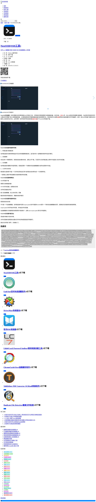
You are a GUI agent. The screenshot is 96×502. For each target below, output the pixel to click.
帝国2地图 (27, 244)
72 (31, 246)
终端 (11, 50)
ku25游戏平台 (89, 236)
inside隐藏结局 (69, 242)
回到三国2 (30, 242)
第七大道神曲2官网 (25, 232)
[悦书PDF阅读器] (9, 325)
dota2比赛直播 (41, 240)
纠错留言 (4, 80)
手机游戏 (6, 13)
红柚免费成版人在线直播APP (11, 436)
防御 (7, 468)
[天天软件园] (4, 1)
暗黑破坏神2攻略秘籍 (51, 240)
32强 (56, 242)
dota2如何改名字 (62, 244)
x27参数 (26, 240)
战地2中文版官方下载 (55, 230)
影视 (7, 482)
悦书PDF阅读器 (10, 329)
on (3, 50)
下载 (5, 276)
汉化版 (14, 50)
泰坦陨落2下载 (11, 240)
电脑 (7, 464)
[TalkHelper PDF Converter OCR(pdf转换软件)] (9, 382)
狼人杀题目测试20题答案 (51, 234)
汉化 (17, 50)
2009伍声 (33, 244)
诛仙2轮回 (15, 234)
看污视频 (8, 495)
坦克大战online (71, 230)
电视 (7, 466)
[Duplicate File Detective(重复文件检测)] (9, 401)
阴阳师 (7, 459)
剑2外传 (60, 232)
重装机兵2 (64, 230)
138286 (33, 234)
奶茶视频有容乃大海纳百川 (11, 444)
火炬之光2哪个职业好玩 (73, 244)
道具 (7, 462)
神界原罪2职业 (58, 236)
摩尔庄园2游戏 (5, 244)
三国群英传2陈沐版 (38, 230)
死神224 (12, 236)
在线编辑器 (22, 50)
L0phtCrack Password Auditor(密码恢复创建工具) (23, 348)
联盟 (7, 474)
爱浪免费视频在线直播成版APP (12, 435)
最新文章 (6, 16)
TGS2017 (42, 236)
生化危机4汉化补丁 (46, 232)
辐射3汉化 (33, 232)
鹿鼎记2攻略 (88, 238)
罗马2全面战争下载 (38, 238)
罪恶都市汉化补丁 (78, 234)
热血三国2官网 (62, 240)
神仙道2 (46, 238)
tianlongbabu (21, 244)
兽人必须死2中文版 (13, 238)
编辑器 (7, 50)
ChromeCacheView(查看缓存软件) (17, 367)
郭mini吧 (4, 240)
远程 (58, 117)
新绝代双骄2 (69, 234)
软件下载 (6, 9)
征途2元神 (54, 232)
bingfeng (20, 238)
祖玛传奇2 (21, 230)
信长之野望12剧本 (27, 236)
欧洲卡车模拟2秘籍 (7, 246)
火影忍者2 (4, 230)
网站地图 (3, 498)
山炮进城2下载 (77, 240)
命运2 (46, 242)
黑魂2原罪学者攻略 (7, 234)
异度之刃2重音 (27, 234)
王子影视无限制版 (8, 442)
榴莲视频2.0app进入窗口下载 (11, 445)
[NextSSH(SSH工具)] (9, 269)
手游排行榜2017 (61, 238)
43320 (3, 242)
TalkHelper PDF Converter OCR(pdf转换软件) (22, 386)
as (6, 491)
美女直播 (8, 452)
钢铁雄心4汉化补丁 (67, 236)
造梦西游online (15, 242)
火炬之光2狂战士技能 (39, 242)
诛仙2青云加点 (19, 240)
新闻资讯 (6, 7)
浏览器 (28, 50)
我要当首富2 (36, 236)
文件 (2, 50)
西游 (7, 480)
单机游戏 (6, 15)
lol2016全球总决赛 (87, 240)
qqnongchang (61, 242)
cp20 (13, 246)
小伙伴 (7, 457)
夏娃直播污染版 (8, 438)
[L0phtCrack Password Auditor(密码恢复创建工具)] (9, 344)
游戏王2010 (79, 230)
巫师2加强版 (69, 240)
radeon (38, 232)
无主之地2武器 (40, 244)
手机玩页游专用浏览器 (79, 236)
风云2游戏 (51, 242)
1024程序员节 (87, 232)
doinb (59, 234)
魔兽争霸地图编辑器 (71, 238)
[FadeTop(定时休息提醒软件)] (9, 288)
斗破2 (51, 244)
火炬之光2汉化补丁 (13, 230)
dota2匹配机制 (18, 236)
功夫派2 (64, 234)
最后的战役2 (80, 232)
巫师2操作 (8, 242)
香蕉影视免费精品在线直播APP (12, 433)
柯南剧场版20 (23, 242)
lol (6, 455)
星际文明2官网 (72, 232)
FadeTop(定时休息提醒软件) (11, 250)
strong (7, 488)
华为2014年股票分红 (85, 242)
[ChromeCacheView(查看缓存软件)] (9, 363)
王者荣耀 (8, 453)
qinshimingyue (81, 238)
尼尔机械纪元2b (87, 230)
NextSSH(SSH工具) (11, 46)
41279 (55, 244)
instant (20, 246)
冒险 (7, 476)
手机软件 (6, 11)
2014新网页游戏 (39, 234)
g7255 (16, 246)
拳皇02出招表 (13, 244)
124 (85, 234)
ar (6, 460)
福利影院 (8, 493)
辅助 (7, 470)
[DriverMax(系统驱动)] (9, 306)
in (25, 50)
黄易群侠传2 (76, 242)
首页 (5, 6)
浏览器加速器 (26, 246)
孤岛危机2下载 (28, 230)
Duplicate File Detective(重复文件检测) (19, 405)
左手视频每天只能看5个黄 (10, 440)
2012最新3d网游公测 (7, 232)
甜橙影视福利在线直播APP (11, 429)
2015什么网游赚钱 (28, 238)
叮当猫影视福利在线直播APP (11, 431)
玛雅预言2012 (83, 244)
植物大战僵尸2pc (32, 240)
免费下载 (17, 35)
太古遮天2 (65, 232)
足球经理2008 (89, 234)
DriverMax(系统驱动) (12, 310)
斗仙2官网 (4, 238)
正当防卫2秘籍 (49, 236)
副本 (7, 472)
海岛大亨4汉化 (53, 238)
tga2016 (20, 234)
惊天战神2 (47, 244)
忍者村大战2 (16, 232)
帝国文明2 (46, 230)
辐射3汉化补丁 (5, 236)
